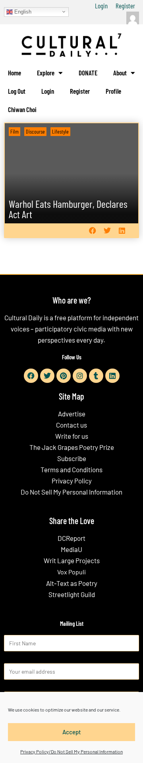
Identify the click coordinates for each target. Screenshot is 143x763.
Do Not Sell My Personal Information (71, 492)
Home (14, 73)
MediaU (71, 549)
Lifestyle (60, 131)
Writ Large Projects (72, 560)
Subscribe (71, 458)
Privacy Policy (72, 481)
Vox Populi (71, 572)
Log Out (16, 91)
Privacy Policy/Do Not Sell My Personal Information (71, 751)
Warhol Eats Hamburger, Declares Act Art (68, 208)
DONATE (88, 73)
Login (101, 6)
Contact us (71, 425)
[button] (92, 230)
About (120, 73)
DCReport (71, 538)
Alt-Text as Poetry (71, 583)
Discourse (35, 131)
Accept (71, 731)
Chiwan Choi (22, 109)
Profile (113, 91)
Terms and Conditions (71, 469)
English (22, 11)
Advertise (71, 414)
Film (14, 131)
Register (125, 6)
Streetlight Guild (71, 594)
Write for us (71, 436)
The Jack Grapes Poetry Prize (71, 447)
